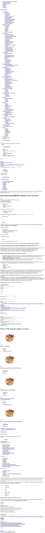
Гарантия (5, 4)
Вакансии (5, 459)
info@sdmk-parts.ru (5, 179)
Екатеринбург (6, 522)
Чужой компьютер (8, 153)
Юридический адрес (4, 321)
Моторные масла (6, 444)
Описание (2, 243)
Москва (9, 524)
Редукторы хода (6, 449)
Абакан (1, 522)
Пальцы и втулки (6, 445)
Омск (24, 524)
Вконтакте (6, 439)
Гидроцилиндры (6, 454)
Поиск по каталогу (4, 167)
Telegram (6, 171)
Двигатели (21, 191)
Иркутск (13, 522)
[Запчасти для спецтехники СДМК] (7, 163)
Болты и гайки (6, 446)
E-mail (4, 150)
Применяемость (32, 243)
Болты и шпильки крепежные (9, 447)
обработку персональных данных (14, 323)
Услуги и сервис (6, 463)
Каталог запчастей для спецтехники (10, 1)
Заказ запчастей (6, 475)
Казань (16, 522)
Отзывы (37, 243)
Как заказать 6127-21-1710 (16, 243)
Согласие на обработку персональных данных (12, 473)
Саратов (15, 525)
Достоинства (3, 296)
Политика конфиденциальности (9, 464)
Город (1, 320)
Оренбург (2, 525)
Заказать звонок (4, 173)
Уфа (7, 526)
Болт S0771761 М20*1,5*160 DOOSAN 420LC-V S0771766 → (12, 310)
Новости (4, 460)
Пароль (4, 152)
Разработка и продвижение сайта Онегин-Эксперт (10, 497)
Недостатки (2, 298)
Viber (5, 169)
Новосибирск (13, 524)
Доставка (23, 243)
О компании (5, 458)
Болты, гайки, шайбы (28, 191)
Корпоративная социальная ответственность (12, 465)
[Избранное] (0, 157)
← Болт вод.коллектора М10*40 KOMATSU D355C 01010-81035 (13, 308)
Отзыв (1, 301)
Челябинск (17, 526)
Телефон (2, 318)
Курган (6, 524)
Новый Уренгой (19, 524)
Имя (1, 285)
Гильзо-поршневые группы (8, 448)
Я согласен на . (11, 323)
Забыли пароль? (6, 155)
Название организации (5, 317)
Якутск (20, 526)
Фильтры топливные (7, 452)
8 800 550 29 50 (6, 177)
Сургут (18, 525)
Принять (2, 502)
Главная (2, 191)
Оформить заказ (3, 531)
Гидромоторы (5, 451)
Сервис (4, 7)
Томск (1, 526)
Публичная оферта (6, 466)
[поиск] (20, 167)
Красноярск (2, 524)
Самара (12, 525)
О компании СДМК (7, 2)
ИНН (1, 316)
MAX (7, 170)
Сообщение (2, 514)
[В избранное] (1, 345)
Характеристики (8, 243)
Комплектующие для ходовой (9, 453)
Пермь (5, 525)
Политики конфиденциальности (31, 303)
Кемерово (20, 522)
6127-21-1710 (31, 251)
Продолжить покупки (11, 531)
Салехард (9, 525)
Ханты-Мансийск (11, 526)
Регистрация (11, 155)
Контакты (5, 6)
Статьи (4, 5)
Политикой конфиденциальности (20, 500)
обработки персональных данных (17, 303)
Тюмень (4, 526)
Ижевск (10, 522)
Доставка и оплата (6, 3)
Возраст (2, 302)
